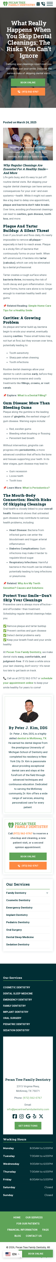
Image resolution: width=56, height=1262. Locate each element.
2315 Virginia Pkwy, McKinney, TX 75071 (28, 1088)
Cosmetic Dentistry (18, 900)
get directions (28, 1126)
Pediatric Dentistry (18, 922)
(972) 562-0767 (30, 92)
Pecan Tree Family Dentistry (23, 652)
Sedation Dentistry (17, 944)
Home (17, 1217)
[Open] (50, 4)
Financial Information (22, 1229)
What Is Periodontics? (36, 487)
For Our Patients (28, 1223)
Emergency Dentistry (19, 907)
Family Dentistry (16, 892)
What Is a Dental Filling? (32, 395)
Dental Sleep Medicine (20, 937)
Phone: (28, 1097)
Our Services (34, 1217)
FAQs (45, 1229)
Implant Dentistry (17, 914)
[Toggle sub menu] (47, 893)
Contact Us (34, 1235)
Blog (17, 1235)
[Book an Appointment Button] (39, 4)
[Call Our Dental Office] (44, 4)
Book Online (28, 82)
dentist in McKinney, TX (31, 738)
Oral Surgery (14, 929)
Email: (28, 1107)
